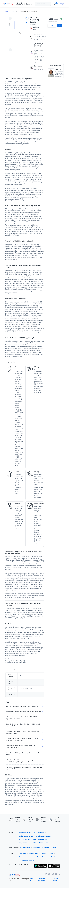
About (11, 853)
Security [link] (30, 857)
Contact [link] (43, 853)
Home (7, 11)
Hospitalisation (12, 847)
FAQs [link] (54, 847)
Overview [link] (22, 853)
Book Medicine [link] (39, 833)
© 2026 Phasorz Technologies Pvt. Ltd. (19, 879)
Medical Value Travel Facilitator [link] (48, 857)
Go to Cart (59, 25)
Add (52, 25)
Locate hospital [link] (24, 847)
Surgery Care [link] (23, 843)
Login (62, 4)
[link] (8, 3)
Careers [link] (21, 857)
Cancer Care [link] (43, 843)
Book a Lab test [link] (24, 839)
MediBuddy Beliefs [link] (27, 860)
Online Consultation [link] (26, 836)
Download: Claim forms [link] (41, 847)
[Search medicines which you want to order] (49, 4)
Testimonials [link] (33, 853)
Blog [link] (51, 853)
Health (11, 833)
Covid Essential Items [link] (41, 839)
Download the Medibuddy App (19, 865)
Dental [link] (33, 843)
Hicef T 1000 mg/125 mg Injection (27, 11)
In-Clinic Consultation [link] (43, 836)
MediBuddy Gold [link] (25, 833)
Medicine (13, 11)
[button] (55, 3)
